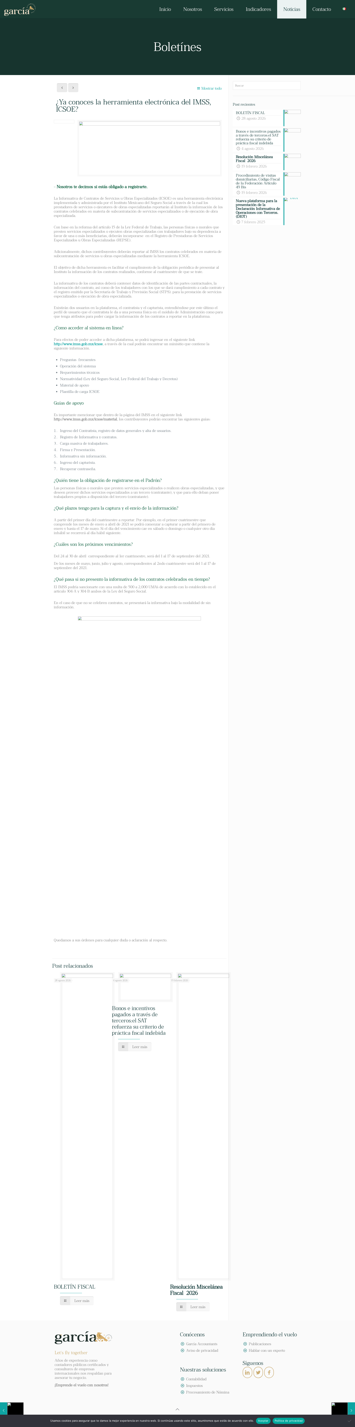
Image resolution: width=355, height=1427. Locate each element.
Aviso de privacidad (202, 1350)
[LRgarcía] (20, 9)
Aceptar (263, 1420)
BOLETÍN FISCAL (74, 1286)
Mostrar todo (211, 88)
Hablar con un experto (267, 1350)
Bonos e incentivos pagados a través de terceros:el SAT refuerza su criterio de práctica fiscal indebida (139, 1020)
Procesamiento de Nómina (207, 1392)
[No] (350, 1421)
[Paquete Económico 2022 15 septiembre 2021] (343, 1410)
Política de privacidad (289, 1420)
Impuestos (194, 1385)
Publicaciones (260, 1343)
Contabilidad (196, 1379)
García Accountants (201, 1343)
